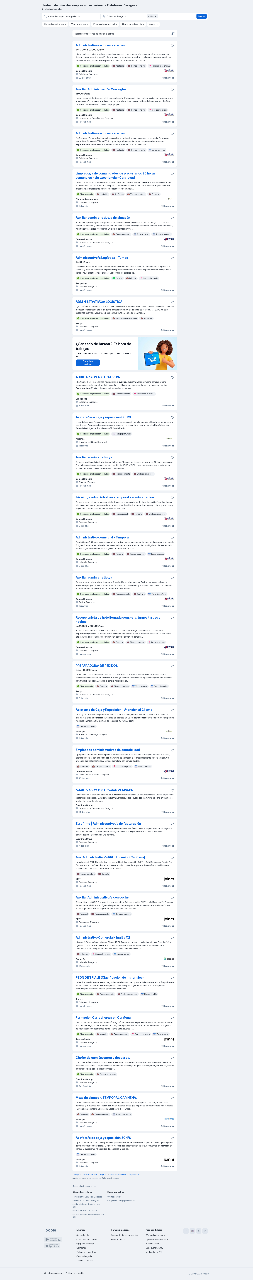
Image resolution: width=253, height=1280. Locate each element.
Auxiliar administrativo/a (94, 457)
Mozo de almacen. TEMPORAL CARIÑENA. (106, 1098)
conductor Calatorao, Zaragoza (85, 1200)
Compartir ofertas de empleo (124, 1235)
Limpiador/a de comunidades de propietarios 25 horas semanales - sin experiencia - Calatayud (115, 175)
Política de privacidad (75, 1273)
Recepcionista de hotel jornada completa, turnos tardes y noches (118, 620)
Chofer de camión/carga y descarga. (103, 1058)
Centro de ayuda (84, 1256)
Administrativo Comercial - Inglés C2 (103, 937)
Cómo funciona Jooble (86, 1239)
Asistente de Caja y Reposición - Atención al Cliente (114, 710)
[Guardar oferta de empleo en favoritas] (172, 45)
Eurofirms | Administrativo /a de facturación (108, 823)
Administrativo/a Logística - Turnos (102, 258)
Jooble (205, 1273)
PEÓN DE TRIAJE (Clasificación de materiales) (110, 977)
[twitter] (198, 1231)
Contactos (81, 1248)
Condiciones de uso (53, 1273)
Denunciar (168, 77)
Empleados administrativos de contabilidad (108, 750)
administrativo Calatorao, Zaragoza (87, 1197)
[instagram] (192, 1231)
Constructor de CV (154, 1248)
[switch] (173, 33)
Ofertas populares (114, 1197)
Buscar (201, 16)
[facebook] (186, 1231)
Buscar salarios (152, 1243)
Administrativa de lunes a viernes (100, 45)
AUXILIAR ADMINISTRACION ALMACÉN (104, 790)
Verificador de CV (154, 1252)
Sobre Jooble (82, 1235)
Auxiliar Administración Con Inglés (101, 89)
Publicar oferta (118, 1239)
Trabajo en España (84, 1260)
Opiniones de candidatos (157, 1239)
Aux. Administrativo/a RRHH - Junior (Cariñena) (110, 857)
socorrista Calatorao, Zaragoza (85, 1210)
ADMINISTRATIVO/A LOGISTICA (99, 302)
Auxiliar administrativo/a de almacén (103, 218)
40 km (151, 16)
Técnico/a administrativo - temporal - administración (115, 497)
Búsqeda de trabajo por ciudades (121, 1200)
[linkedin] (205, 1231)
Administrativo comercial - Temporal (103, 537)
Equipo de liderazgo (85, 1243)
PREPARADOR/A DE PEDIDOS (97, 666)
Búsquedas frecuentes (83, 1186)
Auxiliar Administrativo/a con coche (102, 897)
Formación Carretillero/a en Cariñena (103, 1017)
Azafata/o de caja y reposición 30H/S (103, 417)
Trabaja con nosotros (86, 1252)
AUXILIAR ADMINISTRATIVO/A (98, 377)
